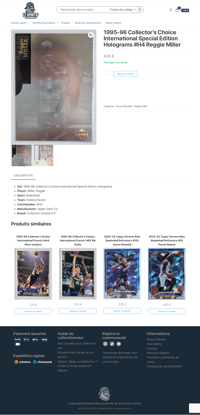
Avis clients (154, 344)
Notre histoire (113, 22)
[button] (91, 35)
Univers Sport (18, 22)
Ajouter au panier (125, 73)
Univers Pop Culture (44, 22)
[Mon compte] (171, 10)
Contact (152, 348)
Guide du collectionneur (88, 22)
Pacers (118, 106)
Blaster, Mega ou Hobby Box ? (78, 361)
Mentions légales (158, 352)
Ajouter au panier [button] (33, 311)
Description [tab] (23, 175)
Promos (65, 22)
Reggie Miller (140, 106)
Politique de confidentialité (164, 366)
